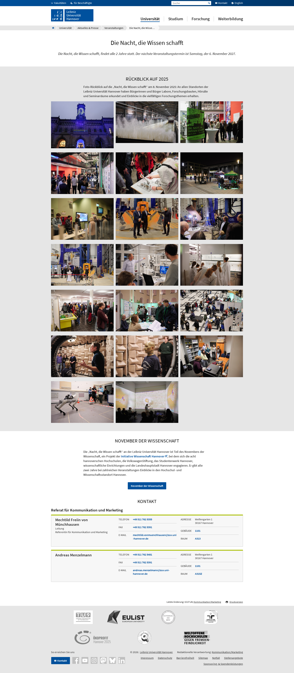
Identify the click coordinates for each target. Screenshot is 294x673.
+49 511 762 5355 (142, 519)
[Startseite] (52, 28)
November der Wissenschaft (147, 485)
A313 (198, 538)
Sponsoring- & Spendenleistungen (223, 664)
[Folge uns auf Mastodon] (103, 660)
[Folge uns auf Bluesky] (112, 660)
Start (209, 3)
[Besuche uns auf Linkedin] (121, 660)
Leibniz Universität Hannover (156, 652)
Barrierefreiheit (185, 658)
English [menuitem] (239, 3)
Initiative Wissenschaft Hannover (143, 456)
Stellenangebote (233, 658)
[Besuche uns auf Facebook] (75, 660)
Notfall (216, 658)
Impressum (147, 658)
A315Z (198, 573)
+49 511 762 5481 (142, 554)
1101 (197, 530)
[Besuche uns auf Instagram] (94, 660)
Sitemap (203, 658)
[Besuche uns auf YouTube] (84, 660)
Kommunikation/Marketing (207, 601)
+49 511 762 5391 (142, 527)
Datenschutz (165, 658)
